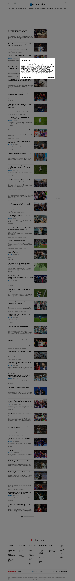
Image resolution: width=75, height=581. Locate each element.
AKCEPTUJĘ (51, 77)
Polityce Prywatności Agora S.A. (44, 73)
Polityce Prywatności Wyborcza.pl (34, 73)
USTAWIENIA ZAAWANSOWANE (26, 77)
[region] (37, 68)
